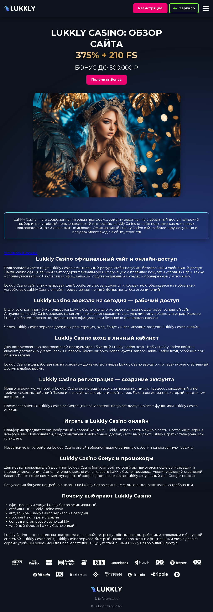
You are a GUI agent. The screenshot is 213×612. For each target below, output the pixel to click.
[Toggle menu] (206, 8)
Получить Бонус (106, 79)
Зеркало (187, 8)
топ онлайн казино (20, 253)
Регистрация (150, 8)
